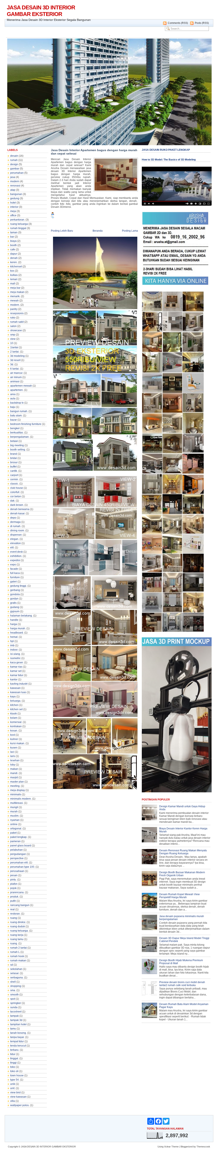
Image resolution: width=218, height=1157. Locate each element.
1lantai (14, 347)
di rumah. (15, 526)
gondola (15, 594)
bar (12, 236)
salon (13, 326)
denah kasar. (17, 513)
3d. (12, 364)
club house (16, 487)
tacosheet (16, 1011)
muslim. (14, 815)
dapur (13, 253)
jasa (12, 177)
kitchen (14, 705)
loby (12, 764)
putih (13, 900)
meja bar (15, 287)
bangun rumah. (19, 411)
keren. (13, 262)
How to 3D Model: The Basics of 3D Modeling (169, 159)
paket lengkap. (18, 837)
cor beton (15, 496)
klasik (13, 713)
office (13, 215)
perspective (17, 858)
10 (11, 343)
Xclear (167, 1146)
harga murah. (18, 628)
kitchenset (16, 266)
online (13, 824)
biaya (13, 240)
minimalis (15, 794)
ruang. (14, 943)
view (13, 338)
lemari (13, 279)
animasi (14, 381)
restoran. (15, 913)
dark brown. (17, 504)
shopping (15, 986)
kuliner (14, 739)
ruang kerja (16, 934)
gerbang (15, 590)
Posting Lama (130, 230)
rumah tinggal (18, 228)
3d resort (15, 360)
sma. (13, 990)
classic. (14, 483)
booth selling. (18, 449)
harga (13, 624)
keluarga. (15, 700)
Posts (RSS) (202, 23)
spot (12, 998)
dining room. (17, 530)
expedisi (15, 560)
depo (13, 517)
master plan (17, 781)
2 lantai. (14, 351)
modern (14, 181)
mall (12, 283)
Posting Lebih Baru (62, 230)
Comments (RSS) (178, 23)
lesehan (15, 760)
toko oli (14, 1071)
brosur (14, 462)
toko (12, 1066)
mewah (14, 300)
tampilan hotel (18, 1024)
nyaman (15, 820)
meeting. (15, 785)
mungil (14, 807)
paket (13, 832)
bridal (13, 458)
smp (12, 334)
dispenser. (16, 534)
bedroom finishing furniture (25, 424)
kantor (13, 679)
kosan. (14, 730)
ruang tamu (16, 939)
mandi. (14, 773)
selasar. (14, 973)
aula (12, 398)
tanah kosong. (18, 1032)
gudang (14, 607)
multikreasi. (16, 802)
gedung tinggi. (18, 585)
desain (14, 155)
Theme (175, 1146)
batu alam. (16, 415)
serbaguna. (16, 977)
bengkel (15, 428)
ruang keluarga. (19, 930)
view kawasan (18, 1096)
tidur (12, 1054)
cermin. (14, 479)
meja (13, 211)
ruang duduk (17, 926)
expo (13, 564)
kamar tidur (16, 675)
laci (12, 751)
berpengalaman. (19, 436)
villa (12, 1101)
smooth (14, 994)
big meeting (17, 445)
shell (13, 981)
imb (12, 645)
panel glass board (20, 845)
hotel (13, 202)
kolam (13, 717)
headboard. (17, 632)
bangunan (16, 194)
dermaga (15, 521)
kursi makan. (17, 743)
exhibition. (16, 556)
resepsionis (17, 313)
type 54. (14, 1079)
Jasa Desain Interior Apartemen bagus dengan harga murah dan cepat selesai (94, 151)
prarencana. (17, 892)
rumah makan (18, 960)
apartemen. (16, 390)
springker (15, 1003)
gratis (13, 602)
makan (14, 768)
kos (12, 270)
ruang (13, 917)
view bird (15, 1092)
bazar (13, 419)
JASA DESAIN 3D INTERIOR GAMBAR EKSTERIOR (41, 10)
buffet (13, 466)
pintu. (13, 879)
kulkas (14, 275)
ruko (12, 317)
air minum (16, 377)
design (14, 164)
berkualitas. (17, 432)
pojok (13, 888)
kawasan (15, 688)
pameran (15, 841)
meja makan (17, 292)
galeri (13, 581)
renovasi (15, 185)
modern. (15, 304)
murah (14, 811)
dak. (12, 500)
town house (17, 1075)
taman (13, 232)
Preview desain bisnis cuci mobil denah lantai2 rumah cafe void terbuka (182, 984)
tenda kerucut (18, 1045)
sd (11, 964)
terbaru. (14, 1049)
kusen (13, 747)
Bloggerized (187, 1146)
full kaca (15, 573)
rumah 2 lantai (18, 947)
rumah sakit (17, 321)
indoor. (14, 649)
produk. (14, 896)
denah (14, 258)
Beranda (98, 230)
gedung (14, 198)
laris (12, 756)
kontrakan (16, 726)
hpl (12, 641)
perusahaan (17, 871)
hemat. (14, 636)
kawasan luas (18, 692)
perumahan (17, 172)
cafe (12, 249)
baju (12, 407)
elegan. (14, 539)
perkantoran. (17, 219)
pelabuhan (16, 849)
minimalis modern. (21, 798)
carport (14, 475)
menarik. (15, 296)
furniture (15, 577)
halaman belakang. (21, 615)
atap (12, 189)
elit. (12, 547)
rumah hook (17, 956)
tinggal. (14, 1058)
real (12, 909)
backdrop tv (17, 402)
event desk (16, 551)
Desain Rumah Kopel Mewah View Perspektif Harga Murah (179, 896)
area (13, 394)
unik (12, 1083)
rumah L (15, 952)
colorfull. (15, 492)
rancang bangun (19, 905)
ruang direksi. (18, 922)
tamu (13, 1028)
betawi (14, 441)
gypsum (14, 611)
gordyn (14, 598)
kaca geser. (16, 662)
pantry (13, 309)
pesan (13, 875)
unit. (12, 1088)
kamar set (16, 671)
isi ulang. (15, 653)
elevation (15, 543)
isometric (15, 658)
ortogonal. (16, 828)
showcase (16, 330)
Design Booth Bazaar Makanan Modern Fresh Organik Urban (182, 874)
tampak (14, 1015)
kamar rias (16, 666)
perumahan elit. (19, 862)
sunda (13, 1007)
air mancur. (16, 372)
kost (12, 734)
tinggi (13, 1062)
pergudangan (18, 854)
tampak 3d (16, 1020)
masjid (14, 777)
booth (13, 245)
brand (13, 453)
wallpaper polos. (19, 1105)
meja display (17, 790)
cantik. (14, 470)
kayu (13, 696)
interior (14, 206)
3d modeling (17, 355)
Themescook (203, 1146)
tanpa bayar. (17, 1037)
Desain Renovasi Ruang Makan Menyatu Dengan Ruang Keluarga (183, 852)
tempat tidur (17, 1041)
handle (14, 619)
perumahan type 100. (22, 866)
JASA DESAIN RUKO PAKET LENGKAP (166, 149)
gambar (14, 168)
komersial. (16, 722)
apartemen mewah (21, 385)
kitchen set (16, 709)
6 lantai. (14, 368)
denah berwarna (19, 509)
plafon (13, 883)
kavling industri (19, 683)
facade (14, 568)
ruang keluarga (19, 223)
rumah (14, 160)
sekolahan (16, 969)
